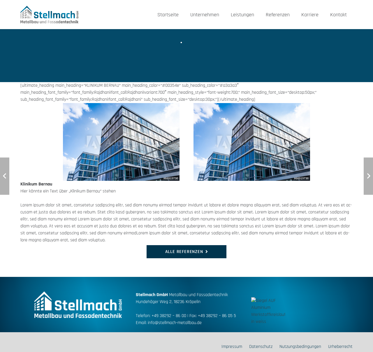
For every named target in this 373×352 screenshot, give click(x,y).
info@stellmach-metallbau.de (175, 323)
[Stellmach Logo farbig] (49, 14)
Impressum (231, 347)
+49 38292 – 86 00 (169, 316)
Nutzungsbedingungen (300, 347)
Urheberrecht (340, 347)
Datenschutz (260, 347)
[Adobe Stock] (100, 142)
